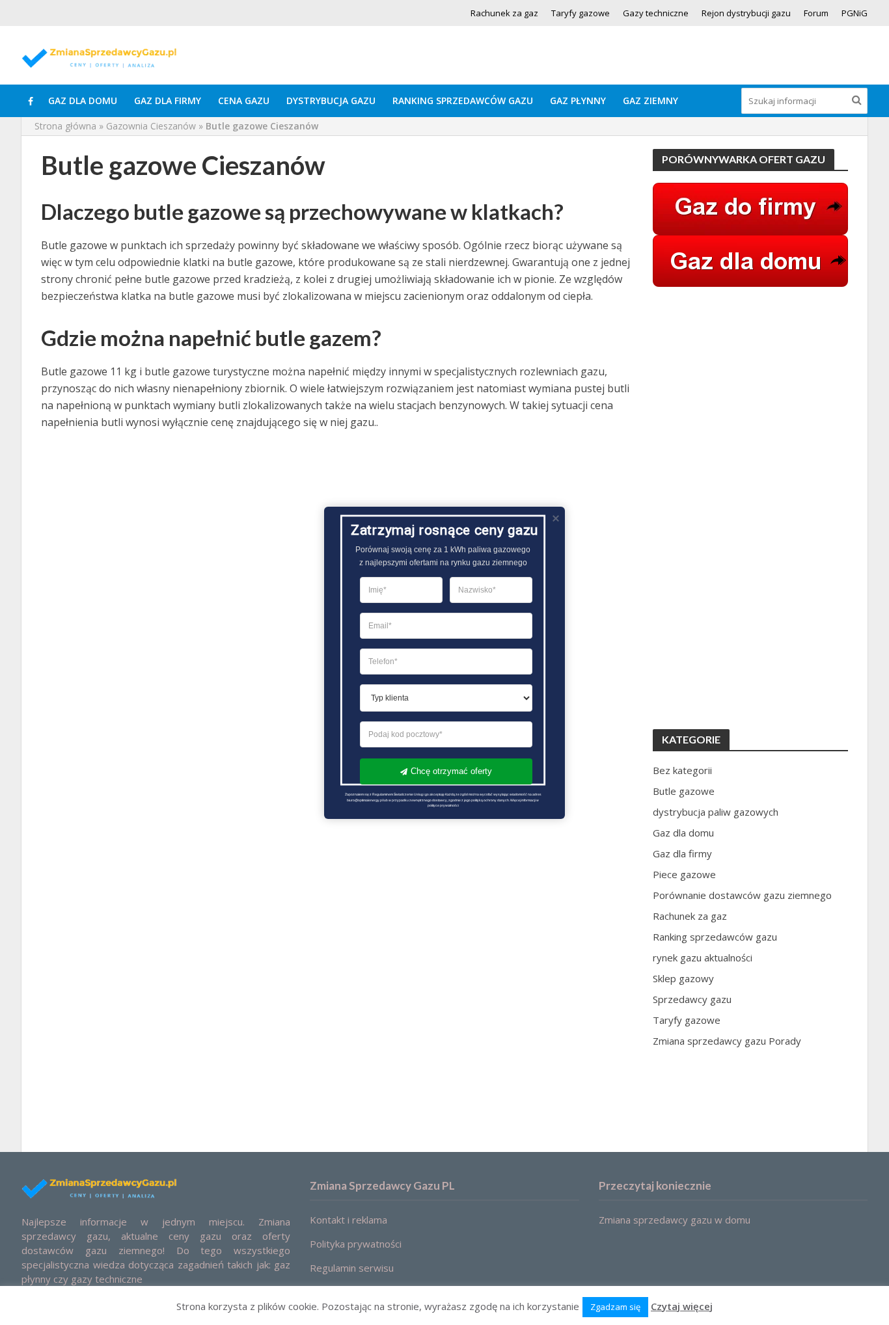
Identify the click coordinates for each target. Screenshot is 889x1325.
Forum (816, 13)
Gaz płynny (578, 100)
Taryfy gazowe (580, 13)
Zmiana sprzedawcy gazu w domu (674, 1219)
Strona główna (65, 126)
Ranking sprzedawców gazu (462, 100)
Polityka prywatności (356, 1243)
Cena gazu (243, 100)
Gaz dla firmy (167, 100)
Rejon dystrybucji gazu (746, 13)
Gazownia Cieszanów (151, 126)
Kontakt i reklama (348, 1219)
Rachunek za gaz (504, 13)
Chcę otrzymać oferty (451, 771)
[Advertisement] (750, 508)
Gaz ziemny (650, 100)
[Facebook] (30, 101)
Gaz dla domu (82, 100)
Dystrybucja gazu (331, 100)
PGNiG (854, 13)
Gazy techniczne (656, 13)
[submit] (857, 100)
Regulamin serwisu (352, 1267)
